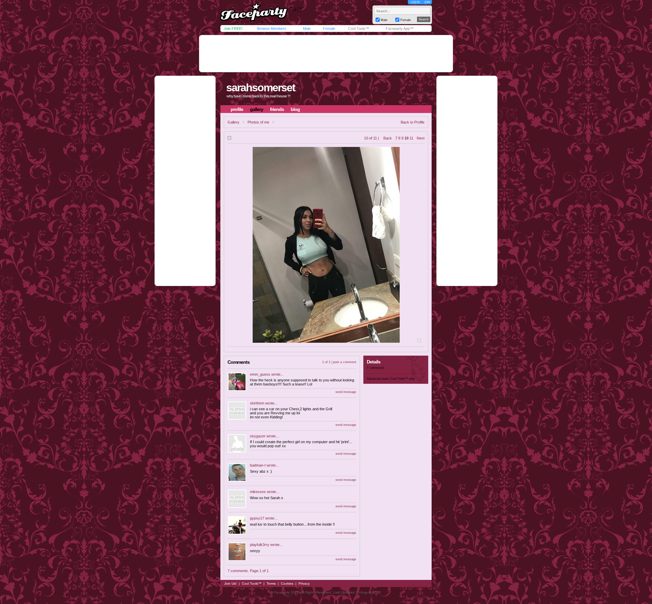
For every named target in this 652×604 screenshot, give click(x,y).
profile (237, 109)
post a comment (344, 362)
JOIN (427, 2)
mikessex (258, 492)
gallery (256, 109)
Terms (271, 583)
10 (406, 138)
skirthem (257, 403)
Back (387, 138)
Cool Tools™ (358, 28)
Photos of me (258, 122)
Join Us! (230, 583)
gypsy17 (257, 518)
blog (295, 109)
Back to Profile (412, 122)
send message (346, 392)
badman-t (258, 465)
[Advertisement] (326, 53)
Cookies (287, 583)
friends (277, 109)
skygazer (258, 436)
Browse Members (271, 28)
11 (411, 138)
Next (420, 138)
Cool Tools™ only (402, 378)
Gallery (233, 122)
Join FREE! (233, 28)
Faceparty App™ (400, 28)
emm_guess (260, 374)
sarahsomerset (260, 87)
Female (329, 28)
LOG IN (415, 2)
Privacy (304, 583)
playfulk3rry (259, 545)
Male (307, 28)
